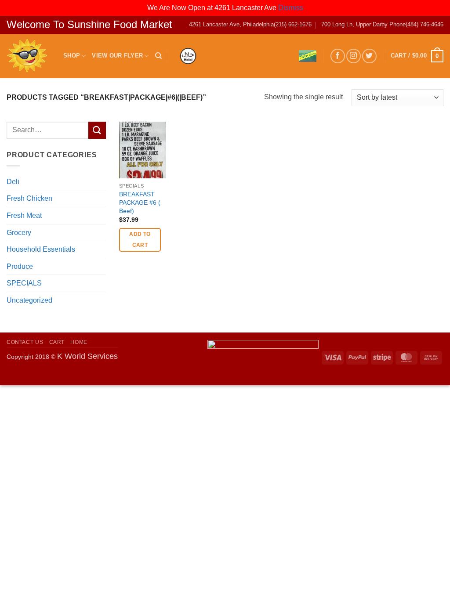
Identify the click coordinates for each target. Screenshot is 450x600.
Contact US (25, 342)
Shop (71, 55)
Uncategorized (29, 300)
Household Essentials (41, 249)
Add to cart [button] (139, 239)
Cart (57, 342)
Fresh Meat (24, 215)
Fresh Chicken (29, 198)
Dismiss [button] (290, 7)
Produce (20, 266)
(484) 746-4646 (424, 24)
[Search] (158, 55)
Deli (13, 181)
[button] (417, 56)
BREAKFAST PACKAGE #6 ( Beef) (139, 202)
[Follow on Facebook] (337, 56)
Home (78, 342)
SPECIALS (24, 283)
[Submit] (97, 130)
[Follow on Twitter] (369, 56)
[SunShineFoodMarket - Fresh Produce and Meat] (28, 56)
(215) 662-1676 (293, 24)
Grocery (19, 232)
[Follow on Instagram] (353, 56)
